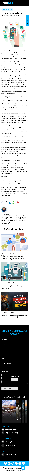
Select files (14, 379)
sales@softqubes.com (11, 429)
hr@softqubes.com (10, 442)
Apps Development (7, 9)
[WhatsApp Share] (13, 202)
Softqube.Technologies (12, 454)
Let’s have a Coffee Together (10, 389)
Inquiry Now (27, 20)
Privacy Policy (19, 470)
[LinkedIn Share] (10, 202)
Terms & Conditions (10, 470)
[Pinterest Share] (17, 202)
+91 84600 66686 (10, 445)
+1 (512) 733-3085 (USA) (13, 433)
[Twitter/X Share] (6, 202)
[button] (25, 3)
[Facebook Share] (2, 202)
